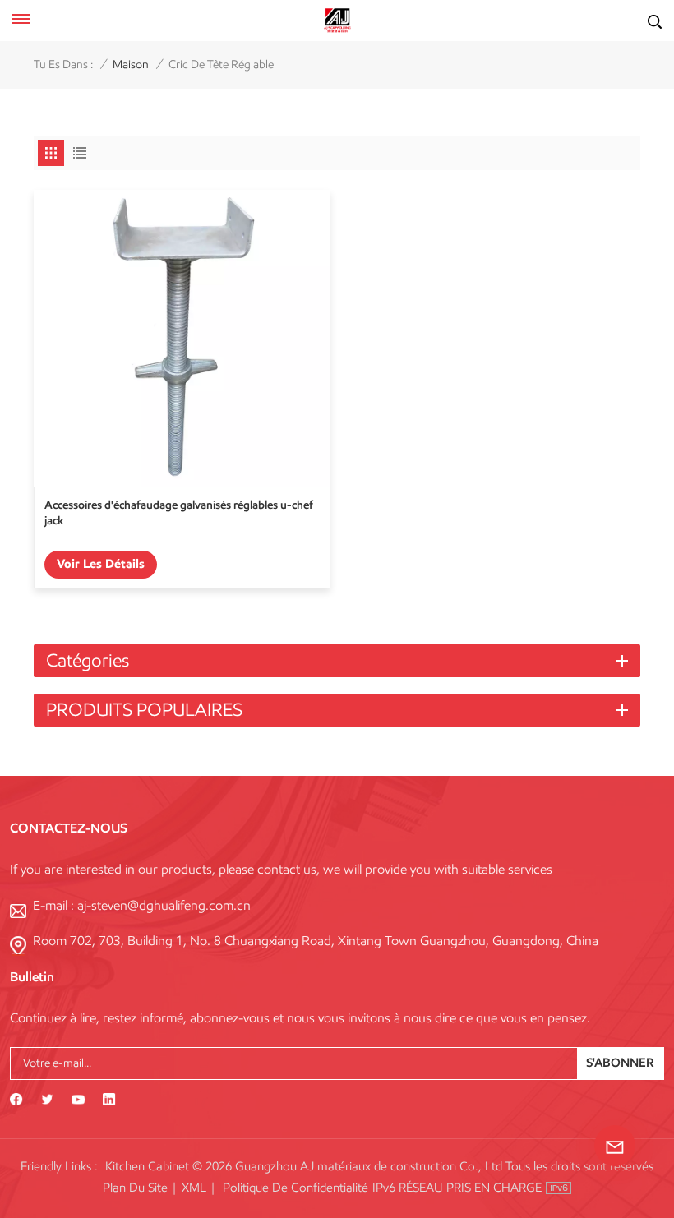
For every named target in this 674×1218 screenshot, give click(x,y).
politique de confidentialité (295, 1187)
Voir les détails (101, 563)
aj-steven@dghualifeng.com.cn (164, 905)
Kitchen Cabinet (147, 1166)
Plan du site (135, 1187)
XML (194, 1187)
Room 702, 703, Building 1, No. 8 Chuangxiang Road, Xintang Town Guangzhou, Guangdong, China (315, 940)
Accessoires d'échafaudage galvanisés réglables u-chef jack (178, 512)
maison (131, 65)
